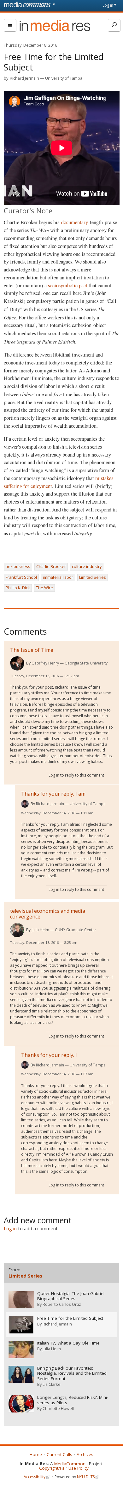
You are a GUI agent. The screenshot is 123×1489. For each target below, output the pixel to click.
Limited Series (92, 577)
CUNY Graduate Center (75, 929)
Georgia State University (86, 663)
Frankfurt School (21, 577)
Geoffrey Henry (45, 663)
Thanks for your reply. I (49, 1055)
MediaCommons (71, 1463)
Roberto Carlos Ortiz (62, 1304)
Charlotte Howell (58, 1408)
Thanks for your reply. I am (53, 793)
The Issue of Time (31, 649)
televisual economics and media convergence (47, 913)
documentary (74, 222)
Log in (107, 5)
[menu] (10, 25)
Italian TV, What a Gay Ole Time (68, 1343)
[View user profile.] (17, 663)
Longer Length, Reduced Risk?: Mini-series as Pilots (72, 1400)
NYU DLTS (86, 1476)
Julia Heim (40, 929)
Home (36, 1454)
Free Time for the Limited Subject (70, 1318)
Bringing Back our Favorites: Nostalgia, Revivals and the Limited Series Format (72, 1373)
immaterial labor (58, 577)
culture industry (87, 566)
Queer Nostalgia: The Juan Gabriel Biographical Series (70, 1296)
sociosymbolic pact (67, 285)
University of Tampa (63, 78)
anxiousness (18, 566)
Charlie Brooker (51, 566)
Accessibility (34, 1476)
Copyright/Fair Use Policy (64, 1468)
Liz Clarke (52, 1384)
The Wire (44, 588)
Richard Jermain (24, 78)
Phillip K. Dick (18, 588)
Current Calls (59, 1454)
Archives (85, 1454)
